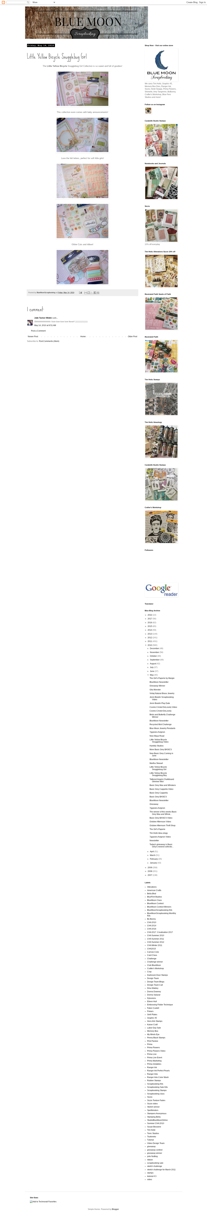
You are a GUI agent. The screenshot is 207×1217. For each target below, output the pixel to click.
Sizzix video (152, 1104)
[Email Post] (80, 292)
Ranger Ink (152, 1067)
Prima (149, 1044)
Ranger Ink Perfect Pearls (158, 1071)
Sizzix (149, 1097)
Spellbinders (152, 1110)
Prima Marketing (154, 1061)
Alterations (152, 887)
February (154, 859)
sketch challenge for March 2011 (161, 1169)
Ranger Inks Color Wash (158, 1077)
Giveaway (154, 804)
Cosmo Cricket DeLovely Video (163, 707)
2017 (150, 619)
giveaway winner (154, 1153)
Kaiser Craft (152, 1024)
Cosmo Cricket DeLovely (160, 711)
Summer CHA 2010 (155, 1123)
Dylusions (151, 998)
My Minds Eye (153, 1034)
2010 (150, 645)
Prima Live (152, 1054)
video (149, 1179)
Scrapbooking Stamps (157, 1090)
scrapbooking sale (155, 1163)
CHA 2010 (151, 922)
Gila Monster (155, 690)
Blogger (115, 1209)
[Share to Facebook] (95, 292)
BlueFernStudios (154, 897)
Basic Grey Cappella (159, 793)
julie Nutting (152, 1156)
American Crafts (154, 890)
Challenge (151, 958)
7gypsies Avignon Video (160, 837)
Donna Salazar (153, 995)
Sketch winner (153, 1107)
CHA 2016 (151, 929)
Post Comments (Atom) (49, 341)
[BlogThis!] (88, 292)
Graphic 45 (152, 1018)
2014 (150, 630)
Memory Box (152, 1031)
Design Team (153, 978)
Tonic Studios (153, 1133)
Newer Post (33, 336)
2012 (150, 637)
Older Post (132, 336)
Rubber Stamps (154, 1080)
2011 (150, 641)
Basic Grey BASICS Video (161, 818)
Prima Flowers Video (156, 1051)
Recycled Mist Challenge (161, 724)
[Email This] (85, 292)
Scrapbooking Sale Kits (157, 1087)
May (152, 675)
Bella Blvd (151, 893)
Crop (149, 972)
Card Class (152, 955)
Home (83, 336)
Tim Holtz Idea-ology (159, 833)
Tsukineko (151, 1137)
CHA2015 (151, 949)
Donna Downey (154, 991)
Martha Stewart (156, 763)
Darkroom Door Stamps (157, 975)
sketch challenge (154, 1166)
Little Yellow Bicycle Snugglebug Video (159, 741)
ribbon (150, 1160)
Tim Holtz (151, 1130)
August (153, 664)
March (153, 855)
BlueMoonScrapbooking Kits (159, 910)
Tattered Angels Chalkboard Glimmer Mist (162, 780)
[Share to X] (91, 292)
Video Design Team (155, 1143)
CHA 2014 (151, 925)
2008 (150, 871)
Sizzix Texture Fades (156, 1100)
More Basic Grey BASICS (161, 749)
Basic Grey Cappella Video (161, 789)
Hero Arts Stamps (154, 1021)
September (155, 660)
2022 (150, 615)
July (152, 667)
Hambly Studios (156, 746)
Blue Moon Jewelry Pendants (162, 728)
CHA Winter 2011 (154, 945)
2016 (150, 622)
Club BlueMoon (154, 965)
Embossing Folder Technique (160, 1005)
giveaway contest (154, 1150)
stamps (150, 1173)
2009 (150, 867)
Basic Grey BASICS (158, 797)
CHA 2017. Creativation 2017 (160, 932)
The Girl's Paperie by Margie (162, 678)
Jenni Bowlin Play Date (160, 703)
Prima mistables (154, 1064)
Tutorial (150, 1140)
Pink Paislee (152, 1041)
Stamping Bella (154, 1117)
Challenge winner (155, 962)
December (155, 648)
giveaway (151, 1146)
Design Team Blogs (155, 982)
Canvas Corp (153, 952)
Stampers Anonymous (156, 1113)
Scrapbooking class (155, 1094)
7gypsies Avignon (157, 732)
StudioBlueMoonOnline (157, 1120)
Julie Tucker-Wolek (43, 318)
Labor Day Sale (154, 1028)
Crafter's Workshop (155, 968)
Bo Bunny (151, 919)
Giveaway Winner (157, 686)
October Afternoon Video (160, 821)
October (153, 656)
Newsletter (154, 840)
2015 (150, 626)
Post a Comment (38, 331)
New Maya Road (157, 736)
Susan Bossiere (154, 1127)
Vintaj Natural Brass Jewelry (162, 693)
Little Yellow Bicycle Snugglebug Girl (158, 768)
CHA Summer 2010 (155, 935)
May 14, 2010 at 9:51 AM (45, 325)
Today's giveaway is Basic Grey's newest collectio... (162, 845)
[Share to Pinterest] (98, 292)
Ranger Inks (152, 1074)
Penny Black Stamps (156, 1038)
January (154, 863)
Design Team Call (155, 985)
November (155, 652)
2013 (150, 634)
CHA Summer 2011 (155, 939)
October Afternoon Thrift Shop (162, 825)
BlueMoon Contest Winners (159, 907)
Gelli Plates (152, 1014)
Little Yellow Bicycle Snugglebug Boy (158, 774)
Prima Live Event (154, 1057)
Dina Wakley (152, 988)
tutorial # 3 (151, 1176)
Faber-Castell (153, 1008)
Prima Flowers (153, 1047)
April (152, 851)
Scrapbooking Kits (155, 1084)
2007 (150, 875)
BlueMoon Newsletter (159, 682)
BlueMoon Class (154, 900)
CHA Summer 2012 (155, 942)
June (152, 671)
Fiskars (150, 1011)
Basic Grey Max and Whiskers (163, 785)
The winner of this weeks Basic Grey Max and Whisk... (163, 813)
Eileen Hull (152, 1001)
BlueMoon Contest (155, 903)
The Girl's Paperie (157, 829)
